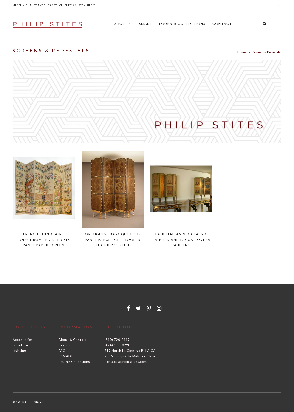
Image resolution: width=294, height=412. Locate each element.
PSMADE (66, 356)
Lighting (19, 350)
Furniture (20, 345)
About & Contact (73, 339)
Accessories (23, 339)
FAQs (63, 350)
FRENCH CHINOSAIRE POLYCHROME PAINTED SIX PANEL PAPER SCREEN (43, 239)
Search (64, 345)
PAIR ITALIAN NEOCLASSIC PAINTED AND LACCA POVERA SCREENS (182, 239)
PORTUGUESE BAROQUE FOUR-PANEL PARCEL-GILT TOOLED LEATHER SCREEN (112, 239)
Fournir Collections (74, 362)
